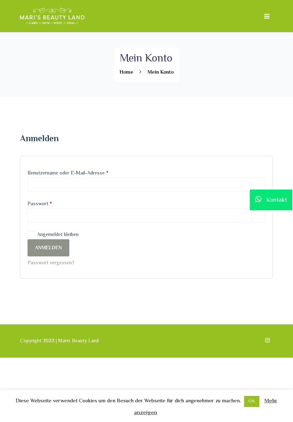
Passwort (40, 204)
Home (126, 73)
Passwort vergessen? (51, 263)
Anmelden (48, 248)
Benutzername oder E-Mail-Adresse (68, 173)
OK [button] (251, 401)
